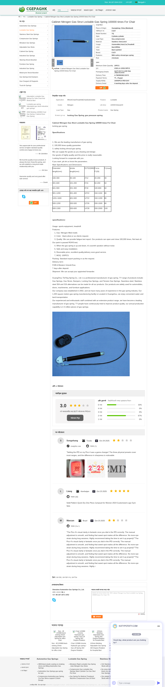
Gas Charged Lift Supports (28, 81)
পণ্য (59, 10)
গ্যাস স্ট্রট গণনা (66, 577)
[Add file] (114, 683)
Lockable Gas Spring (34, 17)
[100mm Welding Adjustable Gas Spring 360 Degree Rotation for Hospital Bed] (99, 635)
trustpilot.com (76, 446)
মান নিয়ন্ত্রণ (99, 10)
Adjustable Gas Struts (27, 47)
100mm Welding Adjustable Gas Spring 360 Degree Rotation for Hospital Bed (98, 646)
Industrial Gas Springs (27, 56)
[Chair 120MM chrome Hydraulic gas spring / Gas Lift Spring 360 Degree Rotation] (79, 635)
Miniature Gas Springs (27, 43)
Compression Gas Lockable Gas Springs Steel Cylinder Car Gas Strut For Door (82, 671)
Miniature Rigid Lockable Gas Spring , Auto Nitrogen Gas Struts (83, 665)
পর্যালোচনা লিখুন (75, 418)
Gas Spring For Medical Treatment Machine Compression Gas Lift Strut (82, 677)
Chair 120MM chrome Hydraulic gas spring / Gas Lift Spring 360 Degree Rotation (78, 646)
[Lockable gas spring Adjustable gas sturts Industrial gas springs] (22, 106)
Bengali (141, 2)
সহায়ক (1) (93, 446)
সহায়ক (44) (74, 497)
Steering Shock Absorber (28, 60)
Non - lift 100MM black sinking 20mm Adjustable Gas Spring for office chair (59, 646)
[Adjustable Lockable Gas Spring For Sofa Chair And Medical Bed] (22, 98)
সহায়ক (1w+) (75, 526)
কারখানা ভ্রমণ (88, 10)
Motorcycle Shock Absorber (29, 73)
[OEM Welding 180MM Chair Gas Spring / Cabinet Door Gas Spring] (22, 114)
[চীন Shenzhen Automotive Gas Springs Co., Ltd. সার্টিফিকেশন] (26, 133)
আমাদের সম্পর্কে (76, 10)
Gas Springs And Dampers (28, 77)
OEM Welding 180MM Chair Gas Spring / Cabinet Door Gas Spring (36, 114)
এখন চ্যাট (129, 2)
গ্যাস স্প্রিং (74, 577)
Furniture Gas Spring (26, 64)
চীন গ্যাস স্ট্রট (42, 685)
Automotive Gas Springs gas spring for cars (50, 672)
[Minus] (158, 626)
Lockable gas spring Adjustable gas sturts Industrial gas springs (37, 106)
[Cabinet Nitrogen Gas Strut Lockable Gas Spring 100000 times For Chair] (73, 41)
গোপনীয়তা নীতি (33, 685)
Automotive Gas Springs (27, 26)
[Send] (158, 683)
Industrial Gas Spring (26, 68)
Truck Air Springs (25, 85)
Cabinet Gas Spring (26, 51)
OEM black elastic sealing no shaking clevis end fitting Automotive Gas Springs (51, 666)
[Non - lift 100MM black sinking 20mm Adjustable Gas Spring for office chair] (60, 635)
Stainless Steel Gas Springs (29, 34)
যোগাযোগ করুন (111, 10)
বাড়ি (53, 10)
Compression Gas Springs (28, 39)
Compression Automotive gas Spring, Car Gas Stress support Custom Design (51, 678)
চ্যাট (101, 88)
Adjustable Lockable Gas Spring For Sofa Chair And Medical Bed (36, 98)
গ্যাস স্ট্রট (58, 577)
